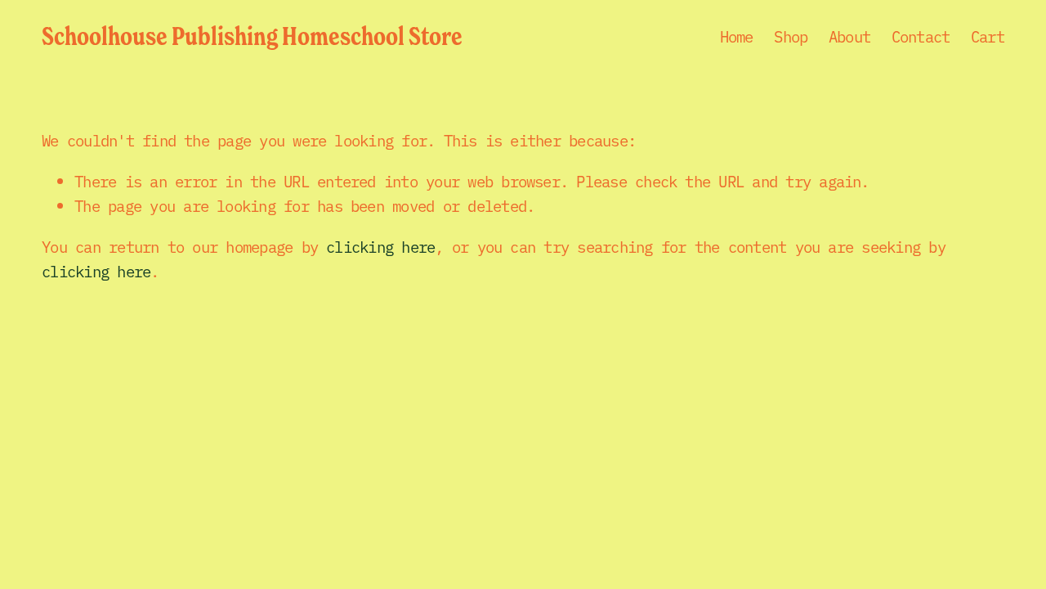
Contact (921, 36)
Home (736, 36)
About (849, 36)
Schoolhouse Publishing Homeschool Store (252, 36)
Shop (790, 36)
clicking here (380, 246)
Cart (987, 36)
